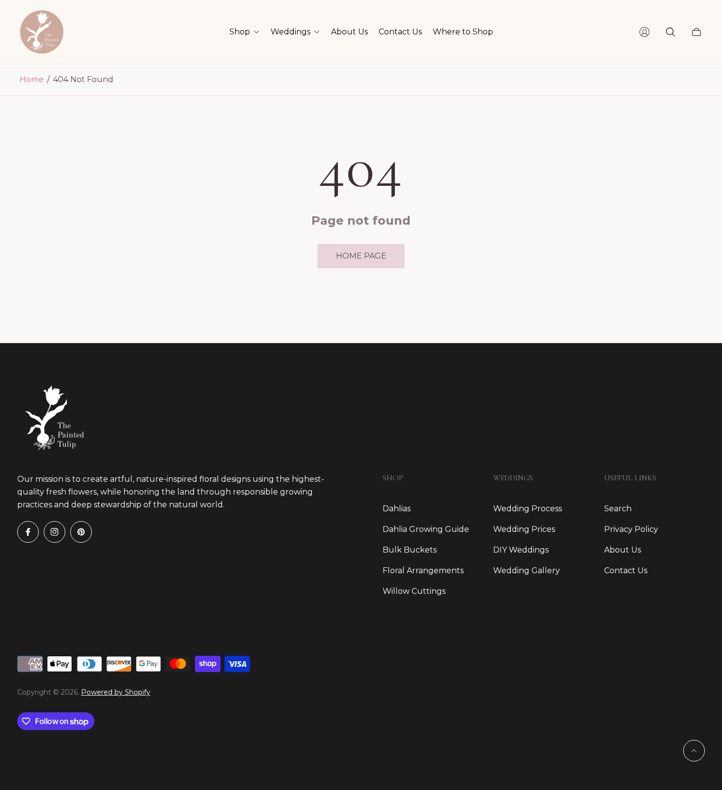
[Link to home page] (51, 417)
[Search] (670, 32)
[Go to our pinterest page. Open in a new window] (81, 532)
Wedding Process (527, 508)
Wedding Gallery (526, 570)
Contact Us (625, 570)
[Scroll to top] (694, 750)
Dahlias (397, 508)
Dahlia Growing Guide (426, 529)
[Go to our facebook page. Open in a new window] (28, 532)
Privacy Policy (631, 529)
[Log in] (644, 32)
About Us (622, 550)
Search (618, 508)
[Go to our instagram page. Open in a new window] (54, 532)
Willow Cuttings (414, 591)
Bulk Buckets (410, 550)
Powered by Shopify (115, 692)
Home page (361, 256)
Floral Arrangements (423, 570)
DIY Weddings (521, 550)
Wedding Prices (524, 529)
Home (32, 79)
